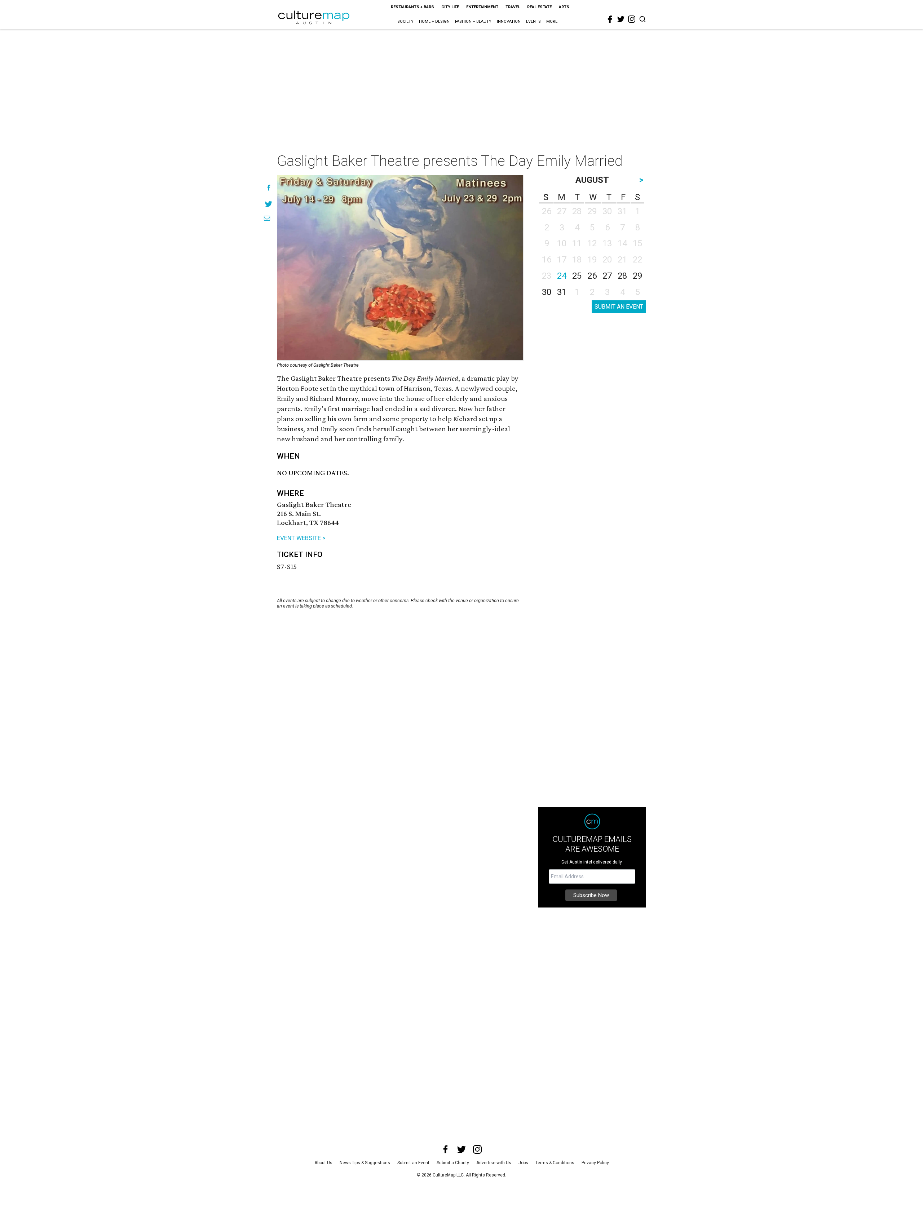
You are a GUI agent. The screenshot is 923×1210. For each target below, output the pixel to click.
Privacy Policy (595, 1162)
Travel (512, 7)
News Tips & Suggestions (365, 1162)
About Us (323, 1162)
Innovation (509, 21)
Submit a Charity (453, 1162)
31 (561, 292)
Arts (564, 7)
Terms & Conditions (554, 1162)
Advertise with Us (493, 1162)
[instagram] (631, 19)
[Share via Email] (266, 218)
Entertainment (482, 7)
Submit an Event (413, 1162)
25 (577, 276)
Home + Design (434, 21)
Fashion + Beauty (473, 21)
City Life (450, 7)
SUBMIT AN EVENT (619, 306)
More (551, 21)
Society (405, 21)
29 (637, 276)
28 (622, 276)
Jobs (523, 1162)
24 (561, 276)
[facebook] (610, 19)
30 (546, 292)
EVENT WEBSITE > (301, 538)
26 (592, 276)
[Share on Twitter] (268, 204)
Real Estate (539, 7)
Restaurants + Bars (412, 7)
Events (533, 21)
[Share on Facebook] (268, 187)
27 (607, 276)
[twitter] (620, 19)
